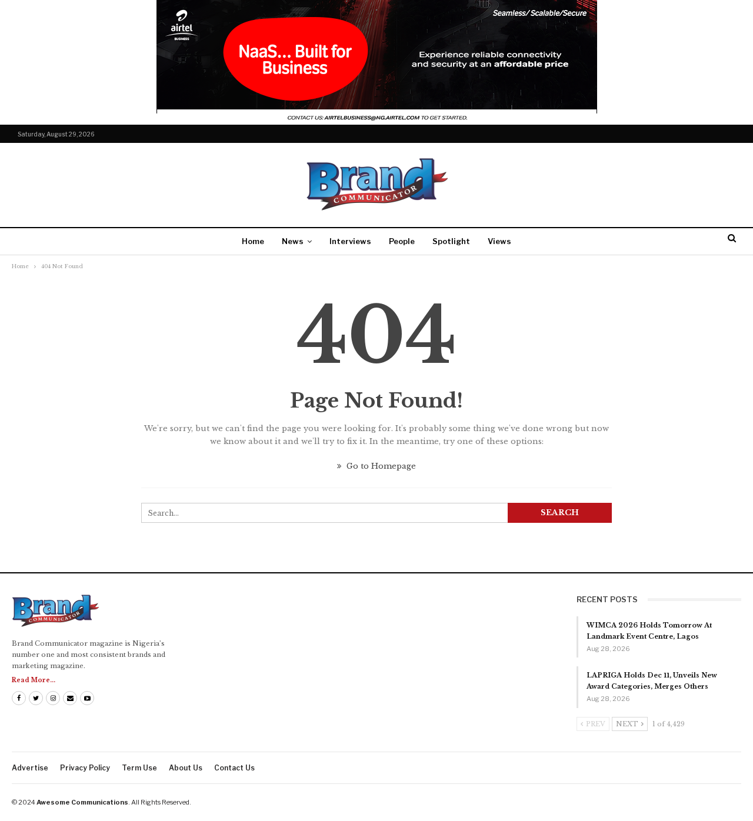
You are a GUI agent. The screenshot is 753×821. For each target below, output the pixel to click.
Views (499, 241)
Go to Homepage (380, 466)
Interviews (350, 241)
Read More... (33, 680)
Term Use (139, 767)
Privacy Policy (85, 767)
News (293, 241)
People (402, 241)
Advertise (30, 767)
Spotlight (451, 241)
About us (185, 767)
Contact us (234, 767)
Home (253, 241)
